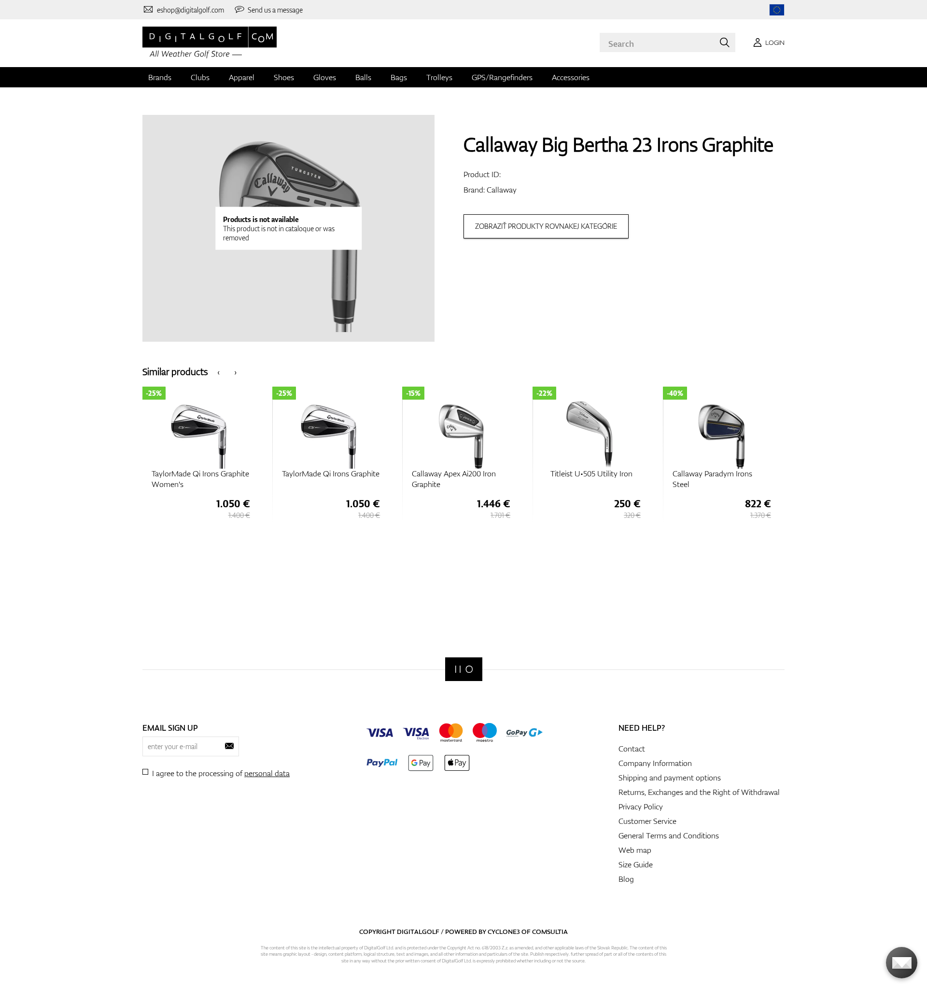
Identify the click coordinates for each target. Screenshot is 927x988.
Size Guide (635, 864)
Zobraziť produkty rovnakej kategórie (546, 226)
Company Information (655, 763)
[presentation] (218, 371)
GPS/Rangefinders (502, 77)
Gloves (324, 77)
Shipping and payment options (669, 777)
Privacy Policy (640, 806)
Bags (399, 77)
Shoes (284, 77)
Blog (626, 879)
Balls (363, 77)
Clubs (200, 77)
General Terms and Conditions (668, 835)
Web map (634, 850)
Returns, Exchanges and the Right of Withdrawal (699, 792)
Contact (631, 748)
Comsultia (550, 931)
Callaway (502, 189)
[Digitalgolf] (463, 669)
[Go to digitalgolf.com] (777, 10)
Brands (159, 77)
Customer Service (647, 821)
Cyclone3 (504, 931)
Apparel (241, 77)
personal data (267, 773)
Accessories (571, 77)
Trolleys (439, 77)
